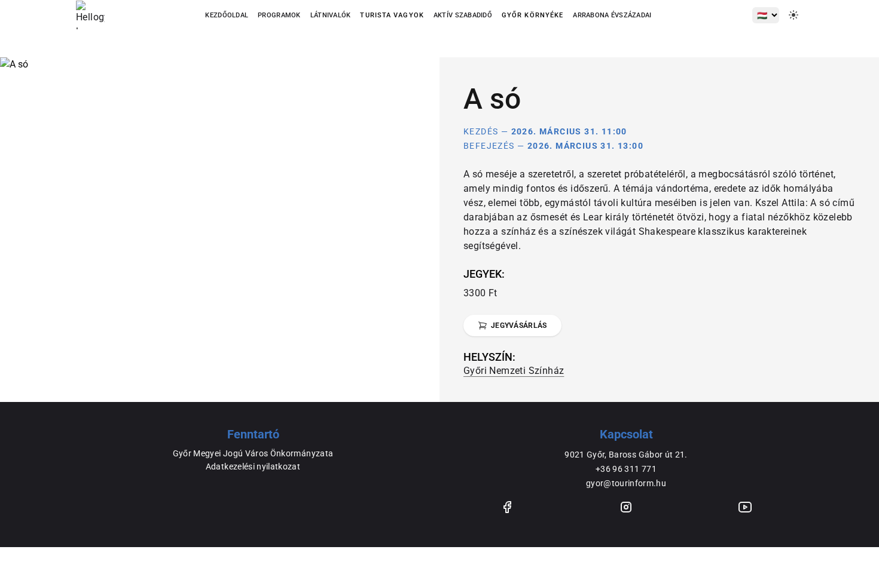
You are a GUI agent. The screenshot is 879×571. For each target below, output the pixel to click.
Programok (279, 15)
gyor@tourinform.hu (626, 483)
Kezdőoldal (226, 15)
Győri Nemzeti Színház (513, 370)
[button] (391, 15)
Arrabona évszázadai (612, 15)
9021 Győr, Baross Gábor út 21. (626, 454)
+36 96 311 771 (626, 469)
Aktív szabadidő (463, 15)
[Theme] (793, 14)
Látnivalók (330, 15)
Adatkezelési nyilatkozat (253, 466)
